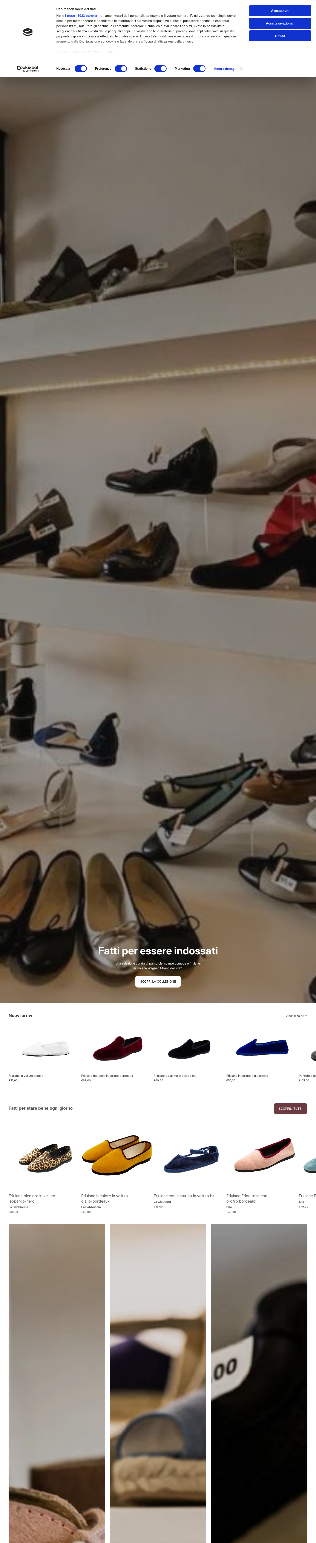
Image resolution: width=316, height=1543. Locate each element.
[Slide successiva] (302, 1053)
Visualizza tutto (296, 1016)
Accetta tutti (280, 10)
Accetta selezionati (280, 23)
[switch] (121, 68)
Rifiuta (280, 36)
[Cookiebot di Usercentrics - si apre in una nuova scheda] (28, 69)
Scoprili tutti (290, 1108)
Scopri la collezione (158, 981)
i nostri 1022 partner (81, 15)
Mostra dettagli (224, 69)
